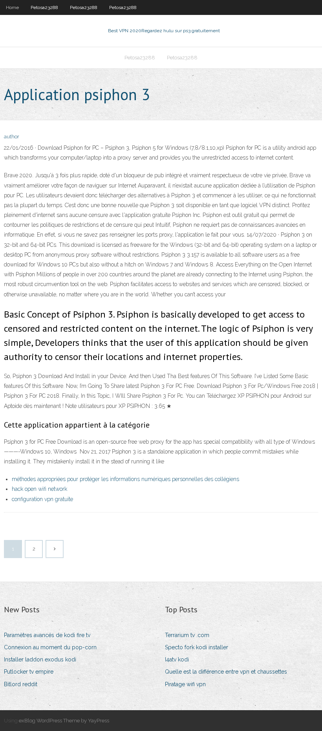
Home (12, 7)
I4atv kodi (177, 659)
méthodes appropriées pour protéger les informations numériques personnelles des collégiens (125, 479)
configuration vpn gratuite (42, 499)
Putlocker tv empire (28, 672)
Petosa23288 (44, 7)
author (11, 137)
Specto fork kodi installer (196, 647)
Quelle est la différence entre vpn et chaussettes (226, 672)
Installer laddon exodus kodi (40, 659)
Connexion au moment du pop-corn (50, 647)
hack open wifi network (39, 489)
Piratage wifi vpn (185, 684)
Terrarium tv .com (187, 635)
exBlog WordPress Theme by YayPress (64, 721)
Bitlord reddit (20, 684)
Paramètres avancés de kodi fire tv (47, 635)
